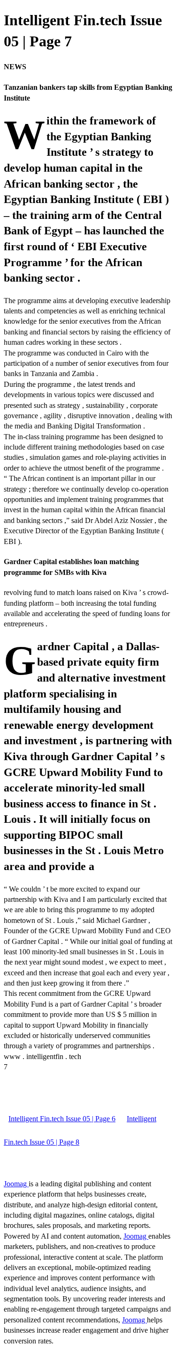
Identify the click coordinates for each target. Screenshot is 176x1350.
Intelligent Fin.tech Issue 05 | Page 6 (61, 1119)
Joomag (16, 1184)
